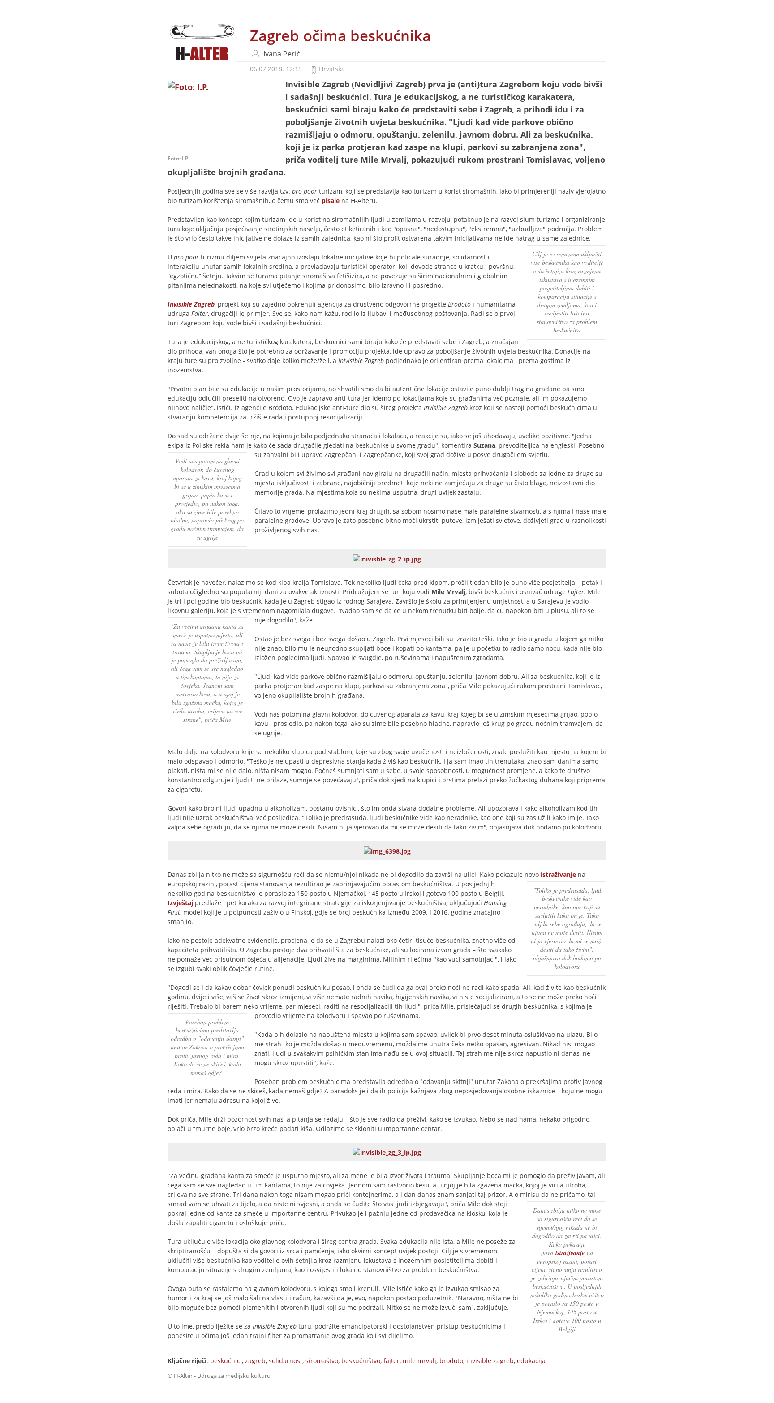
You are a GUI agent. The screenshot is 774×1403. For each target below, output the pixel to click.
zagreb (255, 1360)
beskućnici (226, 1360)
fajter (391, 1360)
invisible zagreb (490, 1360)
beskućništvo (360, 1360)
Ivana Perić (281, 54)
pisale (331, 200)
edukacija (531, 1360)
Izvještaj (181, 902)
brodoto (451, 1360)
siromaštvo (321, 1360)
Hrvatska (332, 69)
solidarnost (285, 1360)
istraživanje (557, 874)
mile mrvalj (419, 1360)
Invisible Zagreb (191, 304)
